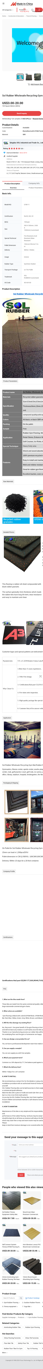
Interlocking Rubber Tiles (12, 1327)
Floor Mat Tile (8, 1343)
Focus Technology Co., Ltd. (28, 1360)
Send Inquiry (22, 113)
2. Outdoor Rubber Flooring (31, 1302)
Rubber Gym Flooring (32, 1327)
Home (4, 16)
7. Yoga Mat (26, 1306)
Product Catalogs (33, 1298)
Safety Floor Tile (23, 1343)
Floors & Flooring (31, 16)
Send (21, 1175)
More (4, 1353)
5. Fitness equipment (9, 1306)
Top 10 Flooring (32, 1348)
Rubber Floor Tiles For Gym (13, 1348)
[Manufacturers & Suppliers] (21, 4)
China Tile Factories (32, 1338)
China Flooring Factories (12, 1338)
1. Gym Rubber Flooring (10, 1302)
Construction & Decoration (16, 16)
